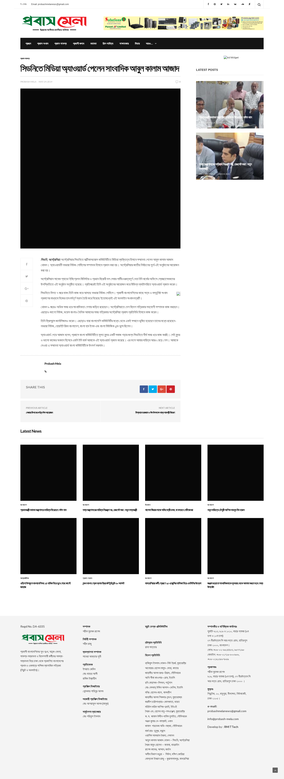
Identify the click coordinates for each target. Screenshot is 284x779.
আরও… (149, 43)
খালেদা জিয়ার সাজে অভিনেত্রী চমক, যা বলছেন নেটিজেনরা (226, 220)
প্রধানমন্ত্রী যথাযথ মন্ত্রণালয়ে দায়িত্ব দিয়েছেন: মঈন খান (225, 117)
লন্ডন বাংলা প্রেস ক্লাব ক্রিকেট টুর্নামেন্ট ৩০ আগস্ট (103, 583)
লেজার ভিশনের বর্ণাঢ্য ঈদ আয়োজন (39, 412)
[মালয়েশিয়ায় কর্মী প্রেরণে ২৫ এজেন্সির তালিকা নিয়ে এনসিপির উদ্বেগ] (173, 546)
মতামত (93, 43)
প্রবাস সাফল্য (60, 43)
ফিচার (137, 43)
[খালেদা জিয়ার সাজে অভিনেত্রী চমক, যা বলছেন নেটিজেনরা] (230, 207)
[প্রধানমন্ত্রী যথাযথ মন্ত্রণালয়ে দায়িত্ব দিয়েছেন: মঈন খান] (230, 104)
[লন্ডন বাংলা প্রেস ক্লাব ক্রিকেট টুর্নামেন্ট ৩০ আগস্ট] (111, 546)
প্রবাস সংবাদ (42, 43)
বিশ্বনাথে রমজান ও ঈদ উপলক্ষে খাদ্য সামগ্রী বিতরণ (155, 412)
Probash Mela (28, 81)
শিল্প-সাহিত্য (108, 43)
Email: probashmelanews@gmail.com (50, 4)
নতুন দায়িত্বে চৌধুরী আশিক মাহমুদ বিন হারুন (225, 510)
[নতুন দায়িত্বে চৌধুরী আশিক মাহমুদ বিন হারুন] (235, 473)
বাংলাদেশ (23, 505)
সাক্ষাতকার (124, 43)
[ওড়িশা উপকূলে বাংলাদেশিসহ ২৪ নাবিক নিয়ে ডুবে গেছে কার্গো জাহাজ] (48, 546)
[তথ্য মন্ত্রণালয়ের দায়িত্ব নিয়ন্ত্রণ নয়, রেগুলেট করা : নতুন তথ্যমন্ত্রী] (230, 156)
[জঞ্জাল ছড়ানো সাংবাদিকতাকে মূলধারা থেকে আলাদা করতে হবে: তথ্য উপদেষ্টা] (235, 546)
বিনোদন (147, 505)
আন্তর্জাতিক (24, 578)
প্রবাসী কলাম (78, 43)
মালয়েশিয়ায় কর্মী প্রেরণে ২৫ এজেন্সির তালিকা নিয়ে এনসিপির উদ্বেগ (173, 583)
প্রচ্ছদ (28, 43)
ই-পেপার (23, 4)
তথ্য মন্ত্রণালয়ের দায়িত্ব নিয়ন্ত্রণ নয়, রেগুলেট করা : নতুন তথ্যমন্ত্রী (110, 510)
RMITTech (231, 727)
